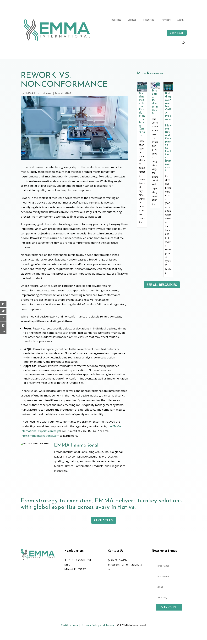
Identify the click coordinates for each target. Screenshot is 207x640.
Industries (116, 19)
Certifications (69, 625)
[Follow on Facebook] (110, 578)
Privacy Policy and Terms (98, 625)
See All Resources (162, 285)
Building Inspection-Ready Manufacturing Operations (142, 114)
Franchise (166, 19)
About (180, 19)
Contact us (103, 520)
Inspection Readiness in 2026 (155, 102)
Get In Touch (177, 32)
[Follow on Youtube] (123, 578)
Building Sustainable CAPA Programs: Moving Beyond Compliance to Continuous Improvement (168, 132)
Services (132, 19)
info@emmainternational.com (40, 435)
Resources (148, 19)
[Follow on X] (117, 578)
